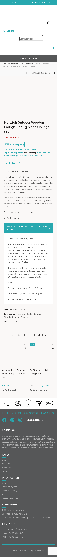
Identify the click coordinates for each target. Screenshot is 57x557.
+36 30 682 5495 (15, 537)
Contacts (6, 471)
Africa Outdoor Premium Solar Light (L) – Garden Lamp (14, 374)
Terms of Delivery (9, 491)
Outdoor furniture (16, 64)
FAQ (4, 494)
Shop (4, 460)
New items (25, 317)
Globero (24, 551)
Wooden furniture (11, 317)
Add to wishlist (13, 218)
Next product (53, 73)
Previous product (28, 73)
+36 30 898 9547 (42, 2)
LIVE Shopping (17, 145)
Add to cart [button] (10, 390)
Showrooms (7, 468)
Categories (27, 58)
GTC (4, 483)
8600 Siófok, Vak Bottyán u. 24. (15, 514)
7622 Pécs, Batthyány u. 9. (13, 510)
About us (6, 464)
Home (5, 64)
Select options (40, 390)
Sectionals (29, 64)
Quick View (25, 348)
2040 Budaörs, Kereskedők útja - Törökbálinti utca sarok (26, 518)
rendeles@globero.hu (17, 529)
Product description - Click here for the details (27, 228)
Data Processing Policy (12, 498)
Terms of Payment (9, 487)
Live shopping (29, 153)
